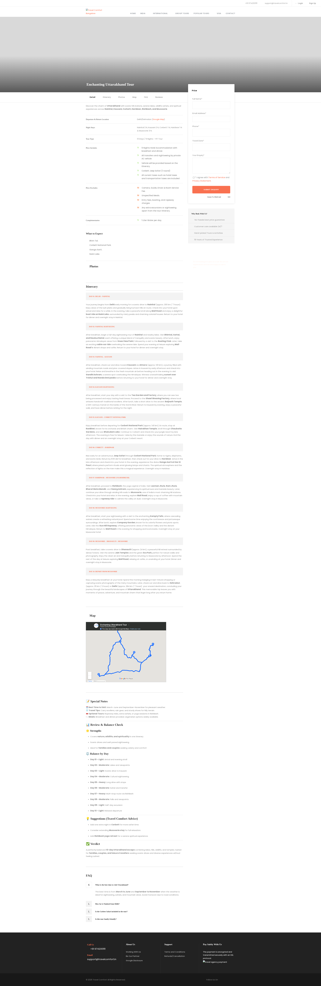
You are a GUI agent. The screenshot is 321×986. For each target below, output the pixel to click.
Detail (92, 97)
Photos (121, 97)
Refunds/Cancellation (174, 956)
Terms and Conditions (174, 952)
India (142, 13)
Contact (230, 13)
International (160, 13)
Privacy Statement (201, 180)
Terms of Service (216, 177)
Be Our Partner (132, 956)
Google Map (158, 119)
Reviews (159, 97)
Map (134, 97)
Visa (219, 13)
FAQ (146, 97)
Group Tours (182, 13)
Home (133, 13)
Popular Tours (201, 13)
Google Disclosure (134, 960)
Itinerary (107, 97)
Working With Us (133, 952)
